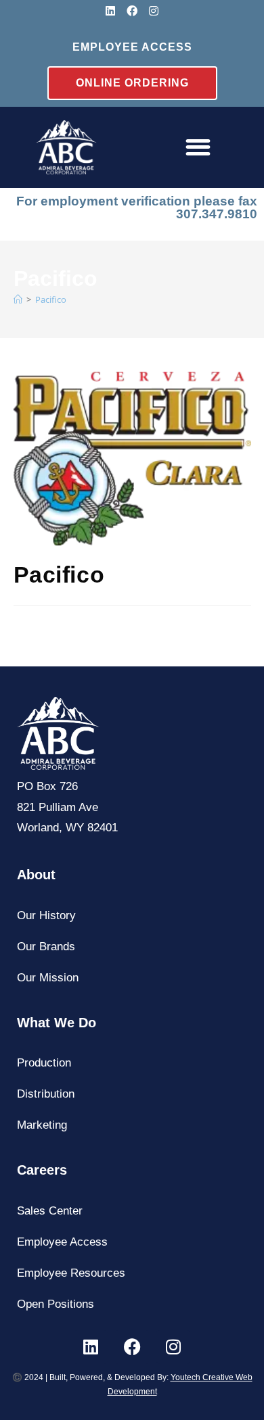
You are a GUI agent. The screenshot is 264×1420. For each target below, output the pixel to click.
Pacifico (50, 299)
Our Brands (46, 946)
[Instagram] (153, 11)
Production (44, 1062)
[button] (198, 148)
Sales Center (50, 1210)
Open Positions (55, 1304)
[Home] (66, 147)
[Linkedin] (110, 11)
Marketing (42, 1125)
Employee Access (62, 1241)
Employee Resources (71, 1273)
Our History (46, 915)
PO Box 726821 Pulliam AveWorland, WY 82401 (67, 807)
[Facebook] (132, 11)
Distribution (45, 1093)
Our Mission (48, 977)
